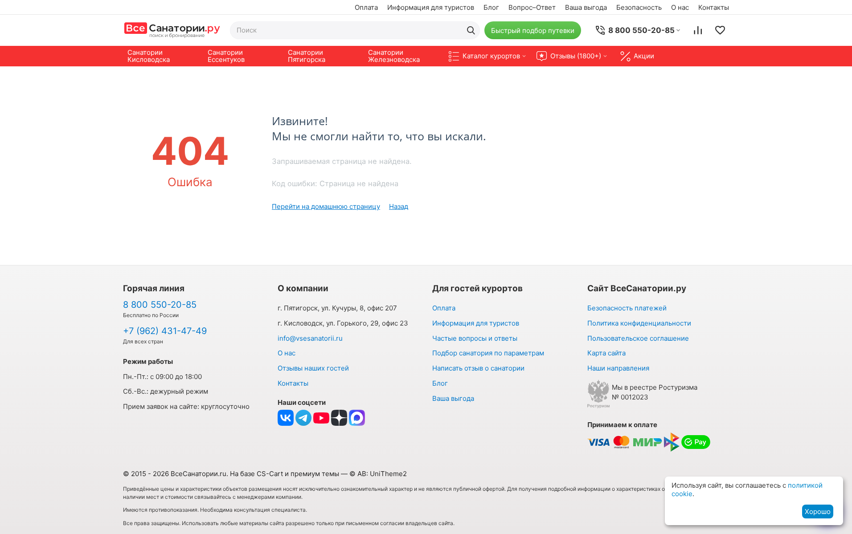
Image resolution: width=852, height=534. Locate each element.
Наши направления (618, 368)
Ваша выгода (586, 7)
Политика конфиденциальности (639, 323)
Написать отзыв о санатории (478, 368)
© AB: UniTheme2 (378, 473)
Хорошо (818, 511)
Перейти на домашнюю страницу (326, 206)
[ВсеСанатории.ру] (172, 30)
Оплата (366, 7)
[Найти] (471, 30)
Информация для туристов (430, 7)
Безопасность (639, 7)
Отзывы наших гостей (313, 368)
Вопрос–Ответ (532, 7)
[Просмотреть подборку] (720, 30)
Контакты (713, 7)
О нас (680, 7)
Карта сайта (606, 353)
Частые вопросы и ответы (474, 338)
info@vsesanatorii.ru (310, 338)
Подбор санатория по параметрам (488, 353)
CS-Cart (270, 473)
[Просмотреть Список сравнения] (698, 30)
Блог (491, 7)
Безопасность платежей (627, 308)
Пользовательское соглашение (638, 338)
